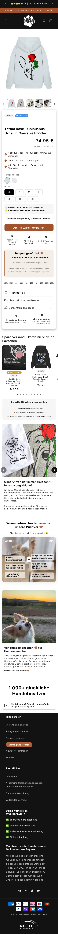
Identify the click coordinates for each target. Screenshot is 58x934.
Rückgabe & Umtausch (18, 731)
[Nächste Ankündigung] (52, 4)
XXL (21, 199)
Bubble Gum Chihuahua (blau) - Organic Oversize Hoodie (40, 378)
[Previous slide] (4, 470)
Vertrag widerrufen (19, 744)
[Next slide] (54, 470)
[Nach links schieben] (3, 104)
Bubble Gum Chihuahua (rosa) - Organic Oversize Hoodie (14, 382)
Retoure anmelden (15, 738)
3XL (33, 199)
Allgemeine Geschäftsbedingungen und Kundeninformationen (24, 785)
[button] (6, 21)
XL (9, 199)
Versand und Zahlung (17, 724)
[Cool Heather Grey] (14, 180)
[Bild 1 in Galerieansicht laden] (11, 103)
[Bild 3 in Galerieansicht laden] (30, 103)
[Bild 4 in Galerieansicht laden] (39, 103)
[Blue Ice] (7, 180)
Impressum (11, 776)
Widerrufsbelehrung (16, 800)
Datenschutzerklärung (17, 793)
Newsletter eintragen (17, 750)
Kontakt (10, 757)
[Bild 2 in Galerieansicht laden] (20, 103)
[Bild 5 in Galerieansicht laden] (48, 103)
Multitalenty (24, 914)
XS (9, 192)
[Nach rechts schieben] (54, 104)
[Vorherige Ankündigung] (5, 4)
